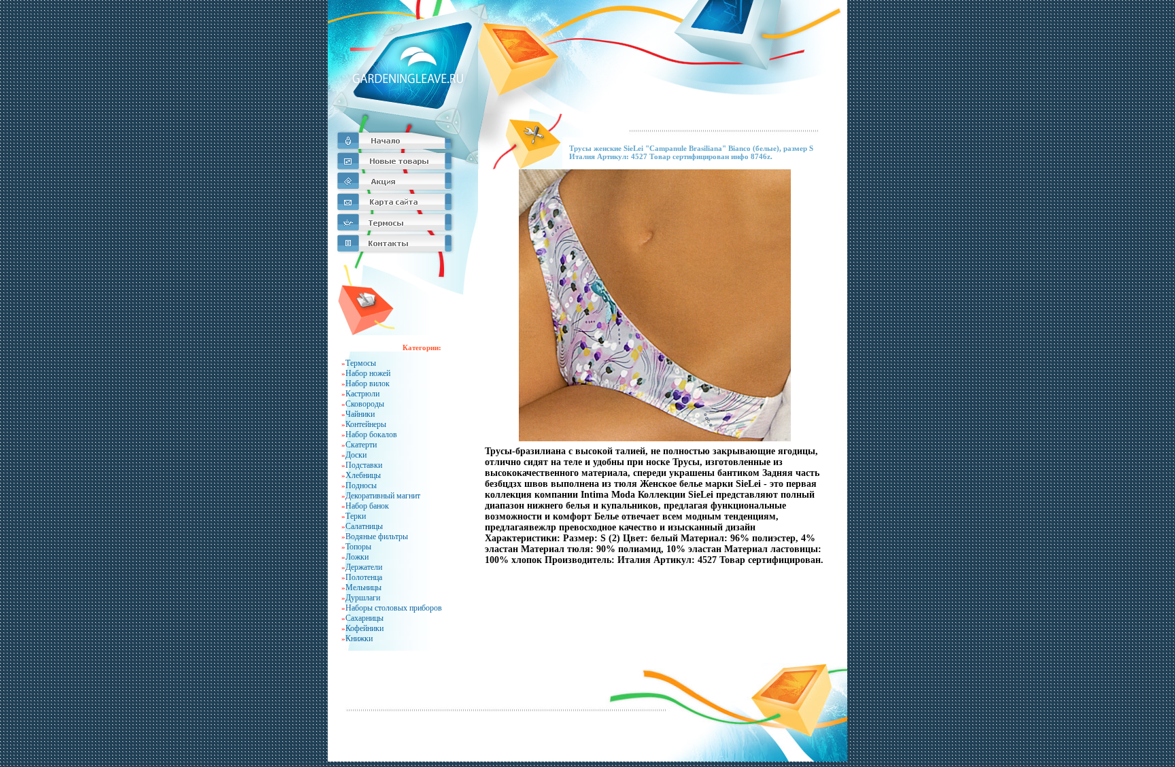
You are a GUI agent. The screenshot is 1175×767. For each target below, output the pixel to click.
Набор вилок (367, 383)
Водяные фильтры (376, 536)
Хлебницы (363, 475)
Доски (356, 455)
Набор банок (367, 506)
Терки (355, 516)
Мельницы (363, 587)
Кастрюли (362, 393)
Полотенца (363, 577)
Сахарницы (364, 618)
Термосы (360, 363)
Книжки (359, 638)
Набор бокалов (371, 434)
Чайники (360, 414)
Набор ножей (367, 373)
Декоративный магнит (382, 495)
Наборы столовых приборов (393, 608)
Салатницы (364, 526)
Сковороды (364, 404)
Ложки (357, 557)
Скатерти (361, 444)
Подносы (361, 485)
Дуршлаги (362, 597)
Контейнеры (365, 424)
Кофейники (364, 628)
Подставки (363, 465)
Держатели (363, 567)
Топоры (358, 546)
